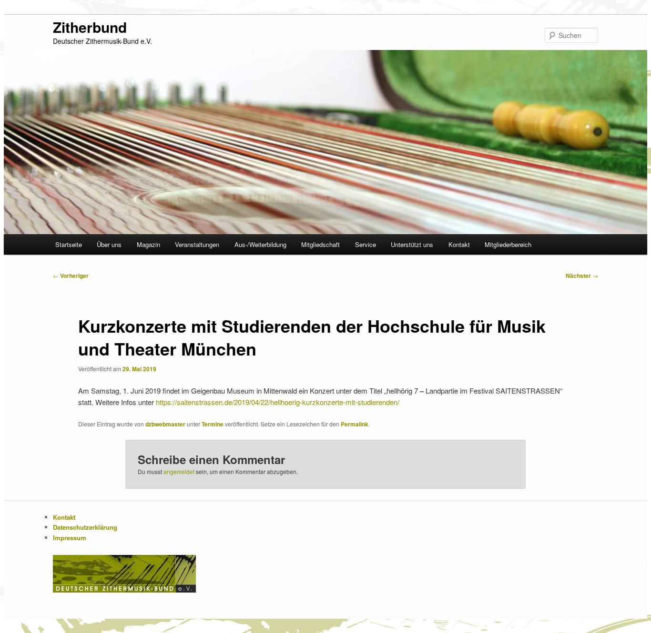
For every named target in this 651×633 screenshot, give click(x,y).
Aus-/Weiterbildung (260, 244)
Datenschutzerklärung (85, 527)
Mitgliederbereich (508, 244)
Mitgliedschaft (320, 244)
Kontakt (459, 244)
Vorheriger (71, 275)
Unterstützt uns (412, 244)
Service (365, 244)
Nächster (582, 275)
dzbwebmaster (165, 424)
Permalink (354, 424)
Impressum (69, 537)
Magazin (148, 244)
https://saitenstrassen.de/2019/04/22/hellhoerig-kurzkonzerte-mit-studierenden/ (277, 402)
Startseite (68, 244)
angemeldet (178, 471)
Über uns (109, 244)
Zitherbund (90, 27)
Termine (213, 424)
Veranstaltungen (197, 244)
